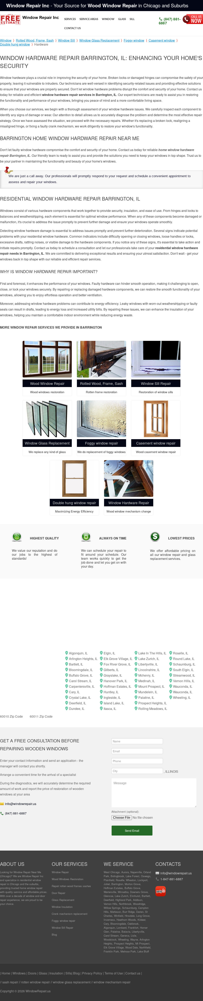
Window (108, 19)
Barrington (117, 884)
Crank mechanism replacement (69, 914)
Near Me (36, 872)
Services (70, 19)
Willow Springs (112, 908)
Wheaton (131, 880)
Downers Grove (139, 892)
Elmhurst (135, 896)
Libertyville (138, 931)
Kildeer (141, 920)
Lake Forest (132, 876)
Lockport (142, 880)
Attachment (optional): (125, 812)
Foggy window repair (101, 443)
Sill (132, 19)
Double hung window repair (74, 502)
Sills (68, 973)
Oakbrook (133, 923)
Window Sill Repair (156, 383)
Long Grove (142, 916)
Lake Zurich (121, 896)
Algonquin (109, 927)
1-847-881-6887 (171, 879)
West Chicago (112, 872)
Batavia (126, 931)
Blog (54, 934)
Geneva (124, 935)
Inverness (109, 920)
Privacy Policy (92, 973)
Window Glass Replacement (99, 40)
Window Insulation (62, 907)
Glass (122, 19)
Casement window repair (155, 443)
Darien (140, 912)
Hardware (41, 44)
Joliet (107, 884)
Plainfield (109, 880)
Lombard (121, 927)
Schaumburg (129, 908)
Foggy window (134, 40)
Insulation (56, 973)
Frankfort (133, 927)
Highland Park (123, 900)
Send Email (132, 831)
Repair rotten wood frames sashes (71, 886)
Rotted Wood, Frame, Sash (35, 40)
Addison (137, 900)
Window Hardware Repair (128, 502)
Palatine (115, 931)
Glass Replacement (63, 900)
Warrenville (110, 892)
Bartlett (146, 896)
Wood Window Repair (47, 383)
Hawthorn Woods (126, 920)
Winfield (118, 916)
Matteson (115, 912)
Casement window (162, 40)
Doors (32, 973)
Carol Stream (111, 935)
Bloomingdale (118, 923)
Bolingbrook (117, 876)
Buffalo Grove (132, 888)
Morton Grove (132, 884)
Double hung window (15, 44)
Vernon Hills (110, 904)
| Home (5, 973)
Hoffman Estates (113, 888)
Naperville (136, 872)
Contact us (72, 28)
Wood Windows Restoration (67, 879)
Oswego (145, 876)
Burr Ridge (129, 912)
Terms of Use (114, 973)
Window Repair (60, 872)
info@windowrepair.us (20, 803)
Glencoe (108, 896)
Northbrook (125, 904)
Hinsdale (130, 916)
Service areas (88, 19)
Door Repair (58, 893)
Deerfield (109, 900)
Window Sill (66, 40)
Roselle (120, 880)
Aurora (125, 872)
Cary (106, 923)
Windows (19, 973)
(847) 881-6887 (170, 21)
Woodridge (139, 904)
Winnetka (123, 892)
